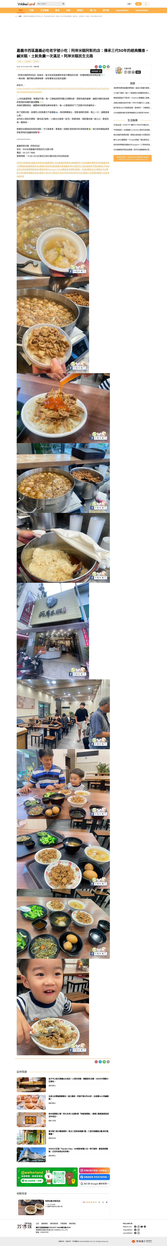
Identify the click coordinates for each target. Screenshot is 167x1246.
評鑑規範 (63, 1223)
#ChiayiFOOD (54, 169)
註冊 (138, 4)
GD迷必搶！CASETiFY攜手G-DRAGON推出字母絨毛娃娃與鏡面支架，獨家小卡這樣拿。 (132, 125)
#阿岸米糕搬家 (23, 163)
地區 (68, 10)
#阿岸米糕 (68, 173)
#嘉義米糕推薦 (60, 166)
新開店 (80, 10)
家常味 (36, 61)
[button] (130, 4)
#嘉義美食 (43, 169)
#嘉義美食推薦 (67, 169)
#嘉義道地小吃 (77, 163)
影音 (57, 10)
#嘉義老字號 (91, 166)
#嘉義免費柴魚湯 (92, 163)
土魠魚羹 (27, 61)
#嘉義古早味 (102, 166)
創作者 (106, 10)
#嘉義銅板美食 (31, 169)
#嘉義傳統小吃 (50, 163)
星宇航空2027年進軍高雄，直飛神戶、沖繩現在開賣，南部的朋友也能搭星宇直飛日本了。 (132, 108)
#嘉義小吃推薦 (89, 173)
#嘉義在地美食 (102, 173)
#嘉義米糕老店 (37, 163)
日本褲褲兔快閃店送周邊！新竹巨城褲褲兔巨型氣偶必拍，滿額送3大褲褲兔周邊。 (132, 150)
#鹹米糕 (20, 176)
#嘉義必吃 (100, 169)
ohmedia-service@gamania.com (136, 159)
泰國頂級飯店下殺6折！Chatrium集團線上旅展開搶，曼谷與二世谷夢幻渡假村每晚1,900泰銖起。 (132, 98)
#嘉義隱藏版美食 (30, 173)
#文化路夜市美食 (55, 173)
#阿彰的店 (77, 173)
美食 (21, 10)
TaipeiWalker (141, 10)
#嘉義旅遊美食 (64, 163)
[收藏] (96, 66)
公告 (37, 1223)
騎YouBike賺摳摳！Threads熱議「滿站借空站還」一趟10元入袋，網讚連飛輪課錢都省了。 (132, 140)
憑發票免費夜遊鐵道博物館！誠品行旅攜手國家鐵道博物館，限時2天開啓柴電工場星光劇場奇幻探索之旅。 (132, 88)
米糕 (19, 61)
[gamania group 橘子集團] (141, 1241)
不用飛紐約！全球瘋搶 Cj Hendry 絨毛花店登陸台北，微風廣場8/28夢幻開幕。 (132, 130)
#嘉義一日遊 (80, 169)
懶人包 (93, 10)
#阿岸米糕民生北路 (76, 166)
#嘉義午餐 (43, 173)
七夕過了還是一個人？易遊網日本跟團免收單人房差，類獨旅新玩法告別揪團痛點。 (132, 93)
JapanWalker (122, 10)
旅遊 (32, 10)
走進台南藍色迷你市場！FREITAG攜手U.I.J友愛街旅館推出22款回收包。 (132, 103)
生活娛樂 (44, 10)
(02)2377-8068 (55, 1227)
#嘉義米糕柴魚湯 (46, 166)
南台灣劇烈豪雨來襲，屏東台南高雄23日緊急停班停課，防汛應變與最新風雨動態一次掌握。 (132, 135)
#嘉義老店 (90, 169)
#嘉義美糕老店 (31, 166)
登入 (146, 4)
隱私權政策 (54, 1223)
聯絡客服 (72, 1223)
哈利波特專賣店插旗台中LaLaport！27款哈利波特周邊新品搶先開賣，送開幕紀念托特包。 (132, 145)
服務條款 (44, 1223)
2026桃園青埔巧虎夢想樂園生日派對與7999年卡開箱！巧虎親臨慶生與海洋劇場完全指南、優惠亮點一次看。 (132, 113)
